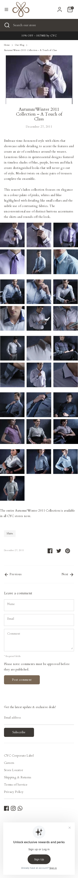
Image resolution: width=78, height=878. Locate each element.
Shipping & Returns (17, 777)
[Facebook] (6, 808)
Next (65, 574)
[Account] (60, 8)
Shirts (10, 533)
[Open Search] (6, 25)
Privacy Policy (13, 792)
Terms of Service (15, 785)
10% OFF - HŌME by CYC (39, 35)
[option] (39, 35)
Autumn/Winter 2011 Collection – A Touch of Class (30, 50)
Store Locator (13, 770)
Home (7, 45)
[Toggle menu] (6, 9)
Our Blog (19, 45)
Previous (15, 574)
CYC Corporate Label (19, 756)
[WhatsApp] (20, 808)
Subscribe (18, 732)
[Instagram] (13, 808)
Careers (9, 763)
